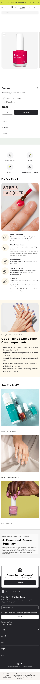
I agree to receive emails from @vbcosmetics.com (20, 612)
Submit (20, 617)
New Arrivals (5, 523)
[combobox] (20, 12)
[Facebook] (22, 664)
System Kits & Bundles (8, 431)
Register (20, 582)
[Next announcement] (38, 2)
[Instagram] (18, 664)
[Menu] (2, 7)
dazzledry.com (7, 677)
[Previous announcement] (2, 2)
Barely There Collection (9, 477)
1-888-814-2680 (6, 624)
